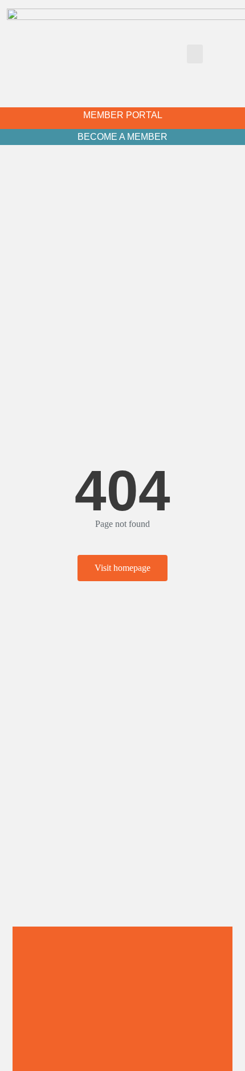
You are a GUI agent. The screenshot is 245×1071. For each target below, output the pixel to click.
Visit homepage (122, 568)
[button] (195, 54)
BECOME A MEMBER (122, 137)
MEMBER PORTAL (122, 115)
